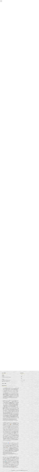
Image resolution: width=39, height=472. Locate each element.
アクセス (22, 381)
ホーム (22, 374)
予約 (21, 378)
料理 (21, 376)
